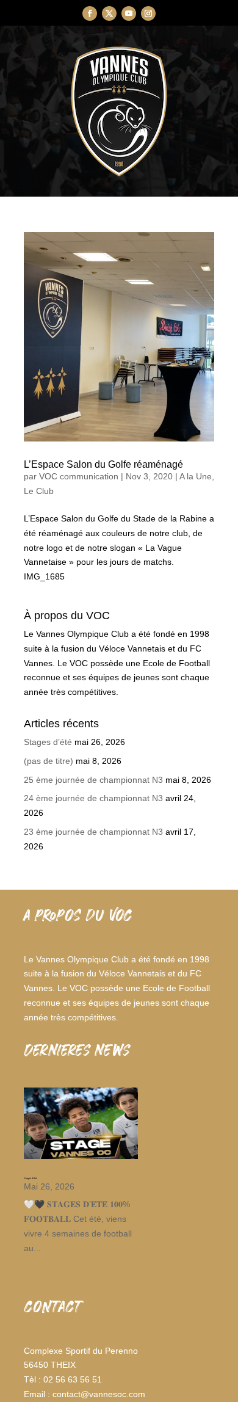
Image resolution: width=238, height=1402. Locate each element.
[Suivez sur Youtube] (128, 13)
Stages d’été (48, 742)
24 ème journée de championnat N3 (93, 798)
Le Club (39, 491)
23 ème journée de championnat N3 (93, 832)
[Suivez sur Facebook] (89, 13)
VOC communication (78, 476)
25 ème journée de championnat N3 (93, 780)
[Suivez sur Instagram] (148, 13)
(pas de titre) (48, 761)
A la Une (195, 476)
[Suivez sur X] (109, 13)
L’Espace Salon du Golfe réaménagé (103, 464)
